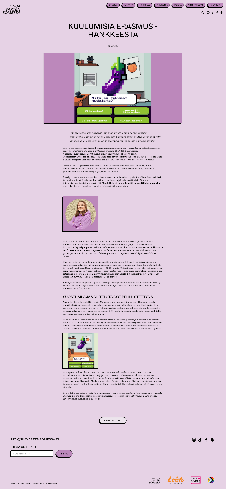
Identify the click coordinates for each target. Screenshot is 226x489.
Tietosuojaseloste (20, 483)
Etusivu (113, 5)
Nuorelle (145, 5)
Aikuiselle (162, 5)
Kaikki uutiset (113, 420)
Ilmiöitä (128, 5)
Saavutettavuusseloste (45, 483)
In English (215, 5)
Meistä (178, 5)
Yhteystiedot (195, 5)
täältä (87, 288)
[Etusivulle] (11, 9)
